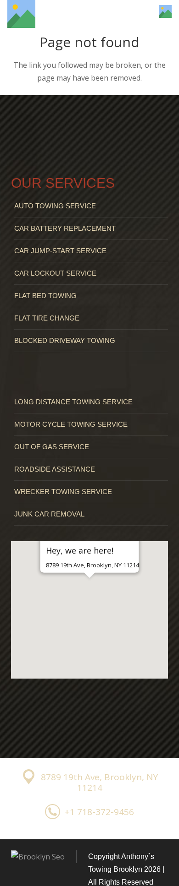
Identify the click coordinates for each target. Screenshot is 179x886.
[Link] (21, 14)
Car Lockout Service (55, 273)
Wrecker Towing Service (63, 491)
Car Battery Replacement (65, 228)
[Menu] (138, 11)
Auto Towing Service (55, 206)
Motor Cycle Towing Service (71, 424)
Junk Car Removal (49, 514)
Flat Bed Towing (45, 295)
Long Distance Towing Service (73, 402)
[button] (89, 594)
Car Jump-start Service (60, 251)
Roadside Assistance (54, 469)
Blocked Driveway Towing (64, 340)
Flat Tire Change (46, 318)
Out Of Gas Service (51, 447)
